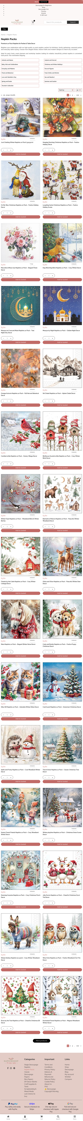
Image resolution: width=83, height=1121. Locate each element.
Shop (67, 1067)
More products (41, 1041)
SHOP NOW (43, 2)
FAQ (46, 1087)
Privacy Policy (50, 1070)
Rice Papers (28, 1079)
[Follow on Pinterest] (14, 1068)
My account (69, 1074)
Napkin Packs (29, 1070)
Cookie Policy (50, 1082)
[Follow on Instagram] (11, 1068)
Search (73, 22)
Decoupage (69, 1070)
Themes (43, 11)
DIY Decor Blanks (30, 1082)
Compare (68, 1079)
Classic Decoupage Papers (28, 1074)
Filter (4, 29)
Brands (43, 13)
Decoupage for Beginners (44, 5)
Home (3, 35)
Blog (43, 7)
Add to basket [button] (20, 154)
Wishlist (68, 1077)
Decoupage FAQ (43, 9)
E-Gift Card (43, 15)
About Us (48, 1084)
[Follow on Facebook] (7, 1068)
